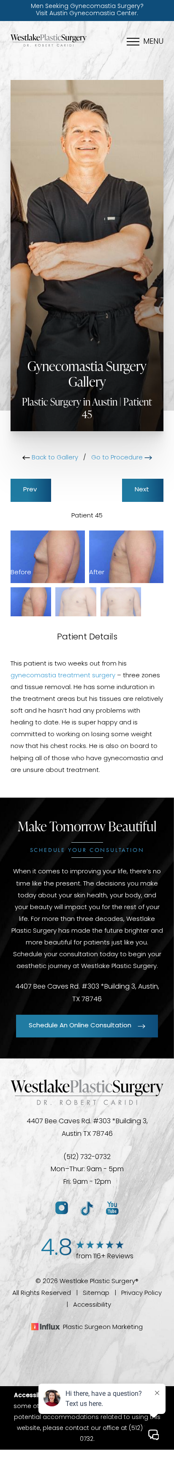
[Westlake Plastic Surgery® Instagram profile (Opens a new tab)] (61, 1208)
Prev (30, 490)
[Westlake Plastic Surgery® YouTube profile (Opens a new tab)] (112, 1208)
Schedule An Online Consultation (80, 1026)
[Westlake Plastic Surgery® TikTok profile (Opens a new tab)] (87, 1208)
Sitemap (96, 1293)
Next (143, 490)
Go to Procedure (117, 458)
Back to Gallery (54, 458)
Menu (153, 42)
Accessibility (92, 1305)
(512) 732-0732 (87, 1157)
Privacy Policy (141, 1293)
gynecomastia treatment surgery (63, 676)
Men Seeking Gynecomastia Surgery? (87, 10)
